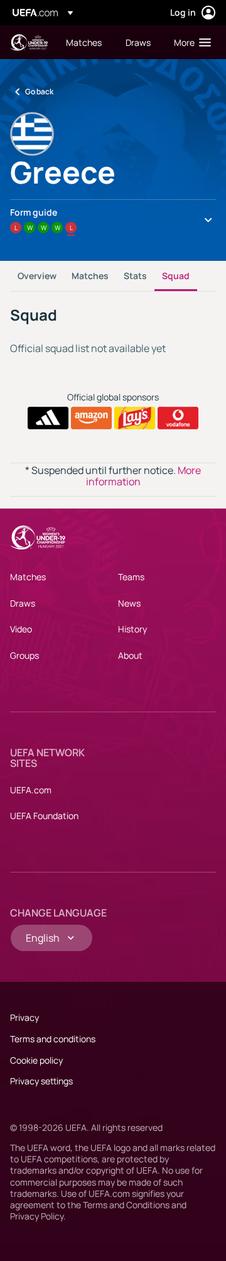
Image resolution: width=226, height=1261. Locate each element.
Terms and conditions (52, 1039)
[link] (84, 42)
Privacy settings (41, 1081)
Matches (90, 275)
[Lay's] (134, 418)
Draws (22, 603)
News (129, 603)
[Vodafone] (178, 418)
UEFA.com (30, 790)
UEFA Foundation (44, 816)
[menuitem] (85, 42)
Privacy (24, 1017)
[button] (189, 42)
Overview (37, 275)
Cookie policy (36, 1060)
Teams (131, 577)
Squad (176, 275)
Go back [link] (39, 91)
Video (21, 629)
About (130, 655)
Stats (135, 275)
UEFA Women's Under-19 (29, 42)
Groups (24, 655)
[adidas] (48, 418)
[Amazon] (91, 418)
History (132, 629)
